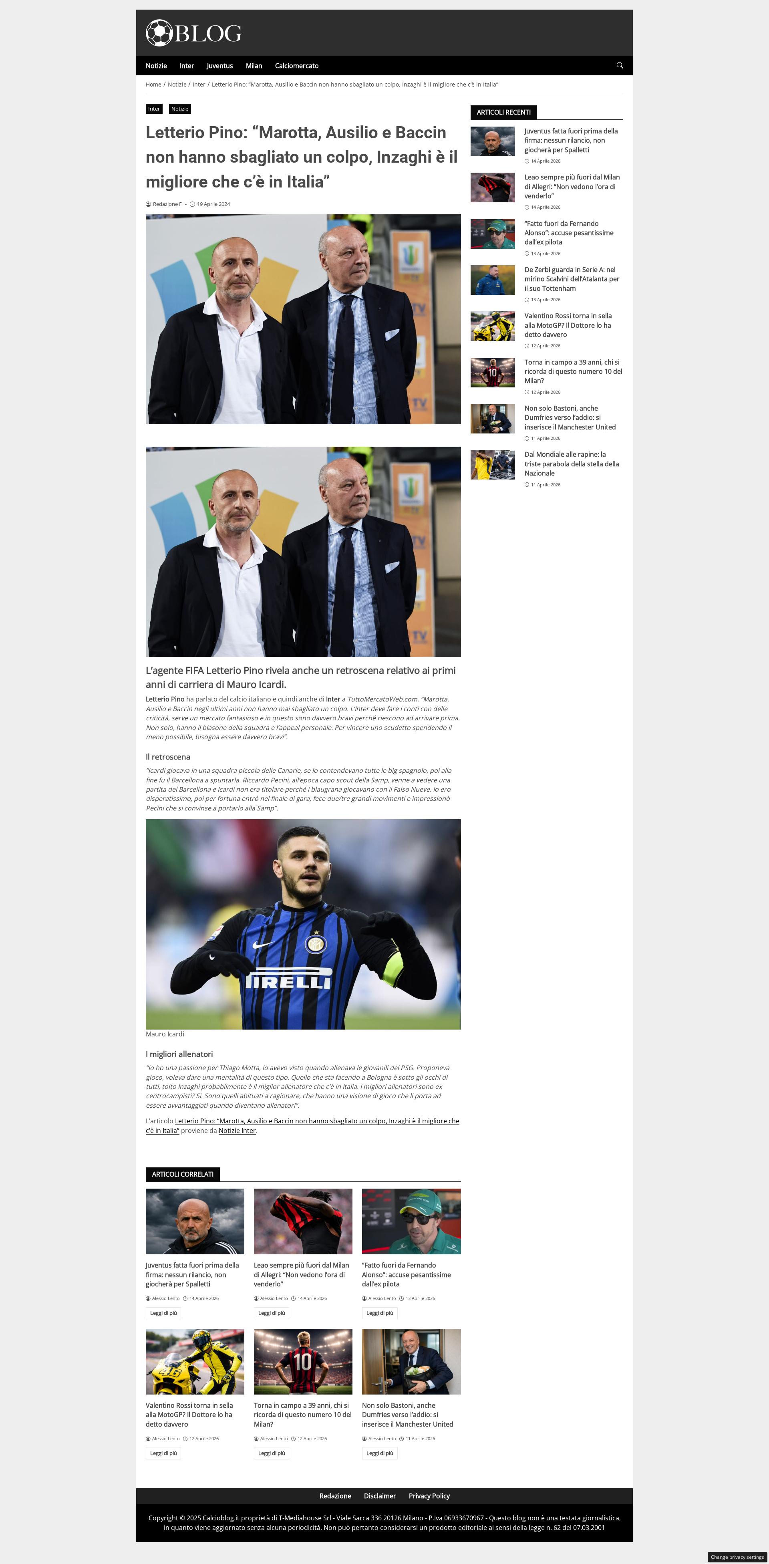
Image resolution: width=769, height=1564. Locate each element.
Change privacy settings (737, 1557)
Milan (254, 65)
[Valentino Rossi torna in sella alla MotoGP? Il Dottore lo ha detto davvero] (195, 1362)
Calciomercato (297, 65)
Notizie (156, 65)
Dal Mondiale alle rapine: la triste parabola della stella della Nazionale (572, 464)
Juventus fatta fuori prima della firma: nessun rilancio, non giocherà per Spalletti (192, 1274)
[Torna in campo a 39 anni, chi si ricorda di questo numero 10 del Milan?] (303, 1362)
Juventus (220, 65)
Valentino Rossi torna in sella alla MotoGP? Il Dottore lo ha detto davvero (189, 1415)
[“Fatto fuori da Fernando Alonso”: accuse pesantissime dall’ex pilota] (411, 1221)
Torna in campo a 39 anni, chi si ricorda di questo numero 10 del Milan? (303, 1415)
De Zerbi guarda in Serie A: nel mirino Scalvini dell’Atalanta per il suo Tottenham (572, 279)
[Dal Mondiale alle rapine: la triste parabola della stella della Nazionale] (493, 465)
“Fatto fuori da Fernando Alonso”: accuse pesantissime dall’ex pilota (406, 1274)
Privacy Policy (429, 1495)
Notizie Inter (237, 1130)
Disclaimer (380, 1495)
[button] (620, 65)
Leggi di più (163, 1312)
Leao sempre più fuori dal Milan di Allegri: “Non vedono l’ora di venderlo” (301, 1274)
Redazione (335, 1495)
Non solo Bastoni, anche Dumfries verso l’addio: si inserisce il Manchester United (407, 1415)
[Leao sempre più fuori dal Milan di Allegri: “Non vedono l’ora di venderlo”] (303, 1221)
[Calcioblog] (194, 32)
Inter (187, 65)
